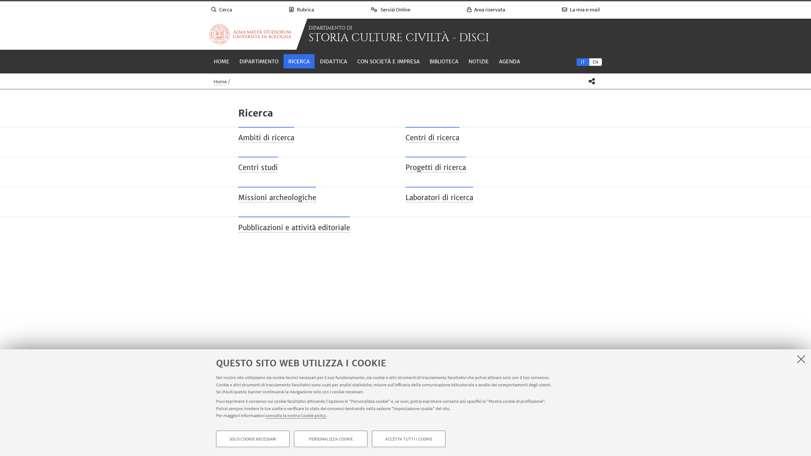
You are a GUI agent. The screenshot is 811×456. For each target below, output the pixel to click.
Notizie (479, 61)
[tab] (583, 61)
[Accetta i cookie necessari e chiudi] (801, 359)
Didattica (333, 61)
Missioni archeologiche (277, 197)
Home (221, 61)
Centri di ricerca (432, 137)
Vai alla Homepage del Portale (250, 34)
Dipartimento (258, 61)
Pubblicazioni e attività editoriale (294, 227)
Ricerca (299, 61)
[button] (591, 81)
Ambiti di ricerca (266, 137)
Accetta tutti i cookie (408, 439)
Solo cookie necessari (252, 439)
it (583, 62)
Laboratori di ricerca (439, 197)
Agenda (509, 61)
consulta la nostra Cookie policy (295, 415)
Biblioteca (444, 61)
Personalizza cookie (331, 439)
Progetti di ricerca (436, 167)
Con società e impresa (388, 61)
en (595, 62)
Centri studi (258, 167)
